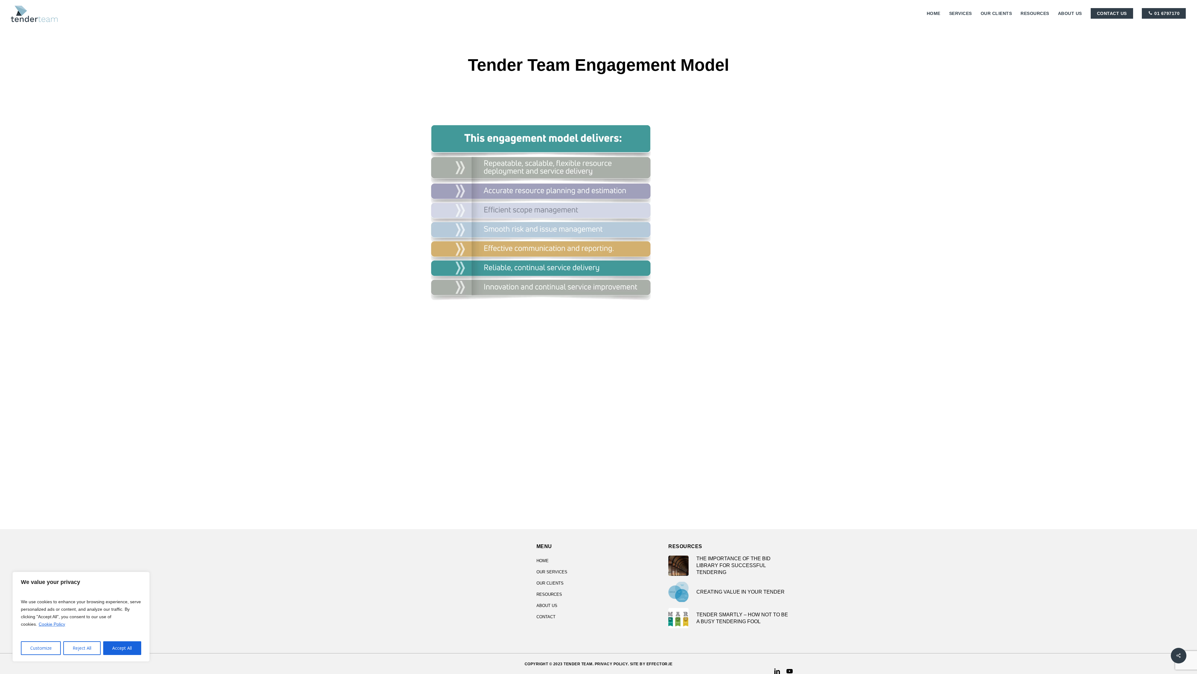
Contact (545, 616)
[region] (81, 617)
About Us (546, 605)
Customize (41, 648)
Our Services (551, 572)
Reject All (82, 648)
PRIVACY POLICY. (612, 664)
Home (542, 560)
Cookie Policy (52, 624)
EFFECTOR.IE (660, 664)
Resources (549, 594)
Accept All (122, 648)
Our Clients (550, 583)
